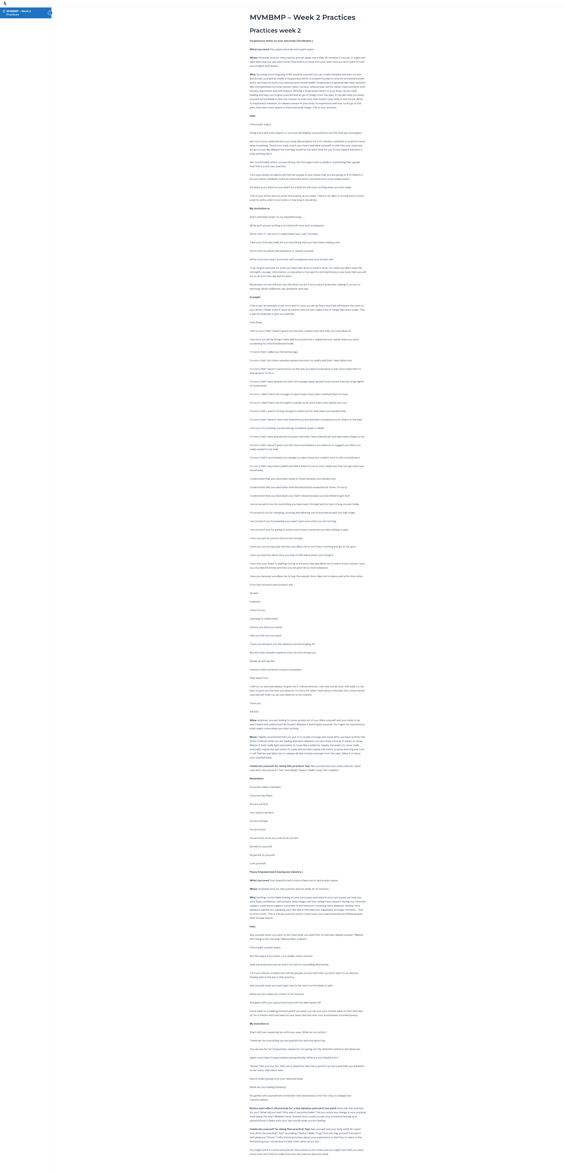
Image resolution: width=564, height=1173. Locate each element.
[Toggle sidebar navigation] (48, 12)
